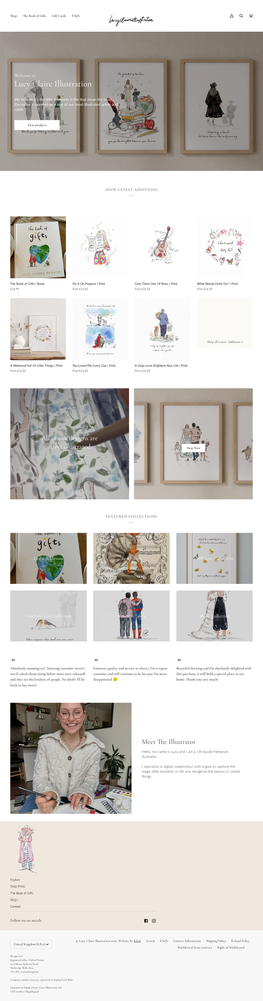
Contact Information (187, 941)
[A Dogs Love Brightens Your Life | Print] (162, 329)
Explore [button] (15, 880)
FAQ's (14, 900)
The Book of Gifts (21, 893)
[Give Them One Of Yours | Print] (162, 247)
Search (150, 941)
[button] (15, 15)
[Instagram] (154, 921)
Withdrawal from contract (195, 947)
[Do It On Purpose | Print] (100, 247)
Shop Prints (17, 886)
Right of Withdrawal (231, 947)
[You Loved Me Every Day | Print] (100, 329)
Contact (15, 906)
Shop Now (193, 448)
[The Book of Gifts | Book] (38, 247)
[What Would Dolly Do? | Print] (225, 247)
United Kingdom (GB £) (29, 944)
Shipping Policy (216, 941)
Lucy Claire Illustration (94, 941)
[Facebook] (146, 921)
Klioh (137, 941)
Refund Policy (240, 941)
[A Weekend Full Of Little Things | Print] (38, 329)
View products (37, 125)
